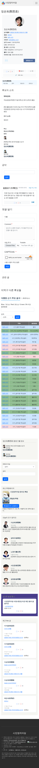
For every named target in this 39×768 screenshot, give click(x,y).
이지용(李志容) (9, 626)
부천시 (6, 701)
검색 (6, 177)
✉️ (6, 60)
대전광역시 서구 (14, 40)
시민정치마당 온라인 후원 (19, 492)
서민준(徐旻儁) (16, 565)
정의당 (10, 35)
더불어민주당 (14, 555)
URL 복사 (20, 75)
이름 (6, 217)
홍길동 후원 (14, 498)
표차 (2, 314)
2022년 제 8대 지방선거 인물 (18, 32)
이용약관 (5, 740)
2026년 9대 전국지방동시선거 (13, 637)
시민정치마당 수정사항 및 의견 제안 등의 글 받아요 (19, 602)
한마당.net (23, 750)
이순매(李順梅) (16, 522)
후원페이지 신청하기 (11, 506)
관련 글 (30, 83)
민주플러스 (11, 750)
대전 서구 (10, 37)
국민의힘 (13, 525)
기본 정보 (5, 83)
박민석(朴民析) (9, 698)
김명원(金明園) (16, 579)
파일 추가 (8, 242)
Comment (8, 224)
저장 (7, 266)
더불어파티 (18, 750)
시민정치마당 (11, 2)
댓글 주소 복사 (33, 188)
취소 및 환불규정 (22, 740)
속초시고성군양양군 (10, 665)
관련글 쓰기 (29, 60)
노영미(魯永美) (16, 552)
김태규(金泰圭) (16, 538)
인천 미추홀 (7, 629)
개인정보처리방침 (13, 740)
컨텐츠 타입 (6, 464)
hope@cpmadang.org (20, 742)
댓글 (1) (22, 83)
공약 (13, 83)
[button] (19, 23)
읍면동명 (4, 307)
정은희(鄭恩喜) (9, 146)
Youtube (23, 242)
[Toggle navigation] (36, 3)
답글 (32, 202)
